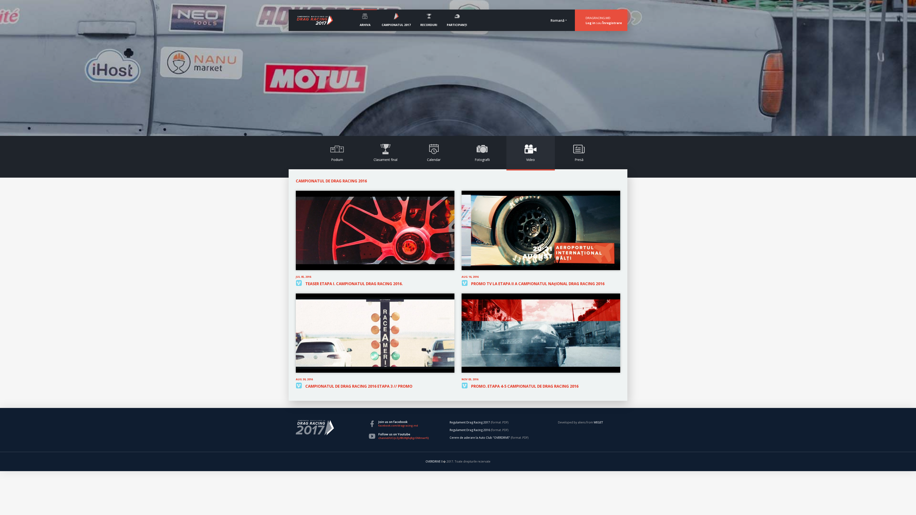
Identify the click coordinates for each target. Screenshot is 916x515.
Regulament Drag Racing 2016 (470, 430)
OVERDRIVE (433, 461)
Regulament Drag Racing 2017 (470, 422)
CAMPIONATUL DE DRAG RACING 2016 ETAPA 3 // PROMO (358, 386)
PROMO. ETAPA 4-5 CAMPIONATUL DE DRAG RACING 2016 (524, 386)
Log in (590, 23)
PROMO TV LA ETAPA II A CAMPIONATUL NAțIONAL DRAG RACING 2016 (537, 283)
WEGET (598, 422)
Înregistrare (612, 23)
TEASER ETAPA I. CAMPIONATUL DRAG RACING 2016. (354, 283)
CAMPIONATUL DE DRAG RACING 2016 (331, 181)
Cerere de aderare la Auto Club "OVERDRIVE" (480, 438)
